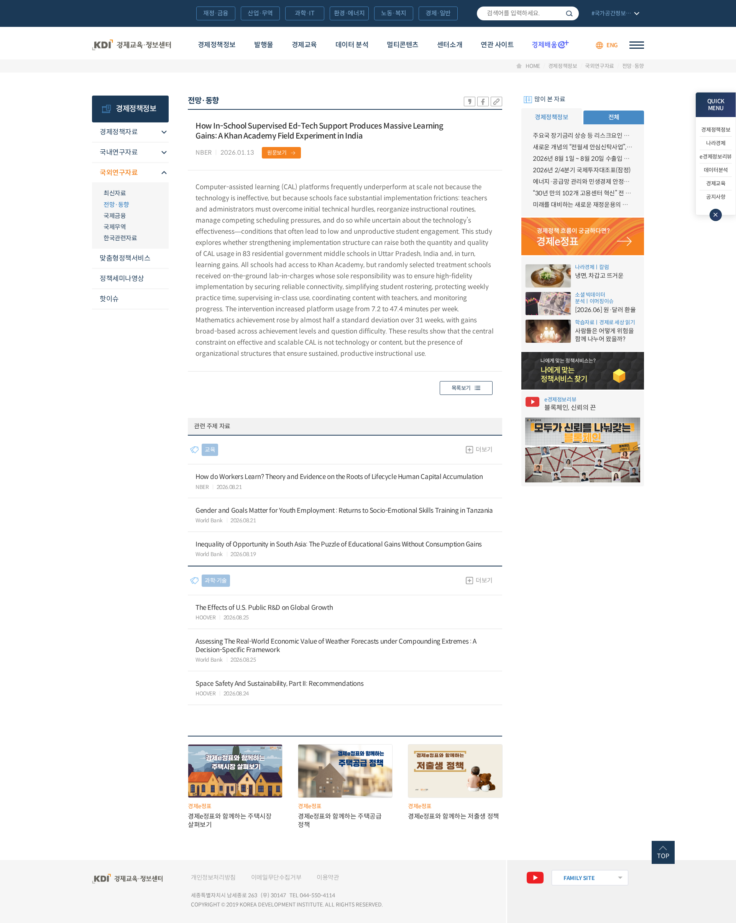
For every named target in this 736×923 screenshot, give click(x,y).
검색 (569, 13)
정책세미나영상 (122, 278)
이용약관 (328, 877)
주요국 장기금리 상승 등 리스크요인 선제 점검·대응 (582, 136)
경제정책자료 (119, 132)
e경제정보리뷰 (716, 156)
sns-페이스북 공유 (483, 101)
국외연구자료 (599, 66)
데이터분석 (716, 170)
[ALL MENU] (636, 45)
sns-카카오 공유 (469, 101)
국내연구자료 (119, 152)
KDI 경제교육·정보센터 (131, 45)
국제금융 (115, 216)
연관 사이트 (497, 45)
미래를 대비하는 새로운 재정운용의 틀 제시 (582, 205)
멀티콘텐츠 (403, 45)
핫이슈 (109, 299)
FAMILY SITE (579, 878)
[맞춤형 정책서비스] (582, 371)
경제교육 (304, 45)
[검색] (528, 13)
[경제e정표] (582, 236)
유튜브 (535, 877)
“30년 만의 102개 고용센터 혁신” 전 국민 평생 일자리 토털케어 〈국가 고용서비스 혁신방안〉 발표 (582, 193)
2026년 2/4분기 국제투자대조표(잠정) (582, 170)
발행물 (263, 45)
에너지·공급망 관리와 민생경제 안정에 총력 (582, 182)
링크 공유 (496, 101)
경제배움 (550, 44)
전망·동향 (633, 66)
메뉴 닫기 (716, 215)
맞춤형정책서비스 (125, 258)
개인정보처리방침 (213, 877)
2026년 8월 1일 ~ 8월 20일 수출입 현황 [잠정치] (582, 159)
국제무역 (115, 227)
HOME (533, 66)
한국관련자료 (120, 238)
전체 (613, 117)
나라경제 (716, 143)
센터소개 (449, 45)
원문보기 (277, 152)
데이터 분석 (351, 45)
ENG (612, 45)
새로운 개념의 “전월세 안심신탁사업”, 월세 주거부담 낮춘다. (582, 147)
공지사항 (716, 196)
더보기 (484, 450)
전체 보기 (614, 14)
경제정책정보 (217, 45)
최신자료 (115, 193)
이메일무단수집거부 (276, 877)
